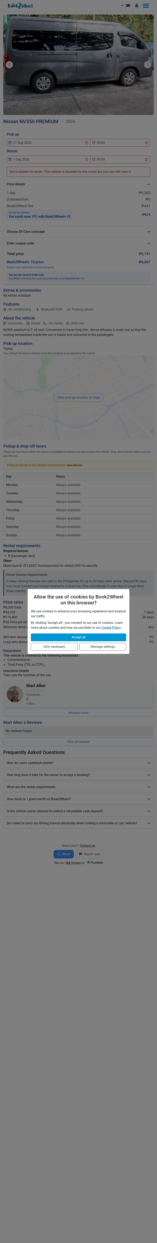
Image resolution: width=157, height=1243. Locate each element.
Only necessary (54, 647)
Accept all (79, 637)
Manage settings (103, 647)
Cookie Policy (111, 628)
